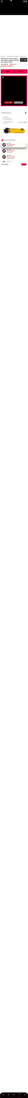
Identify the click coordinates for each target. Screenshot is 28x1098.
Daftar (14, 1096)
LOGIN (7, 71)
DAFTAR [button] (17, 102)
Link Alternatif (19, 1096)
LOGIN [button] (7, 102)
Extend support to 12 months (15, 122)
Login (8, 1096)
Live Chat (25, 1096)
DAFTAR (20, 71)
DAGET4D (3, 56)
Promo (3, 1096)
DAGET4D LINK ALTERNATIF (13, 56)
